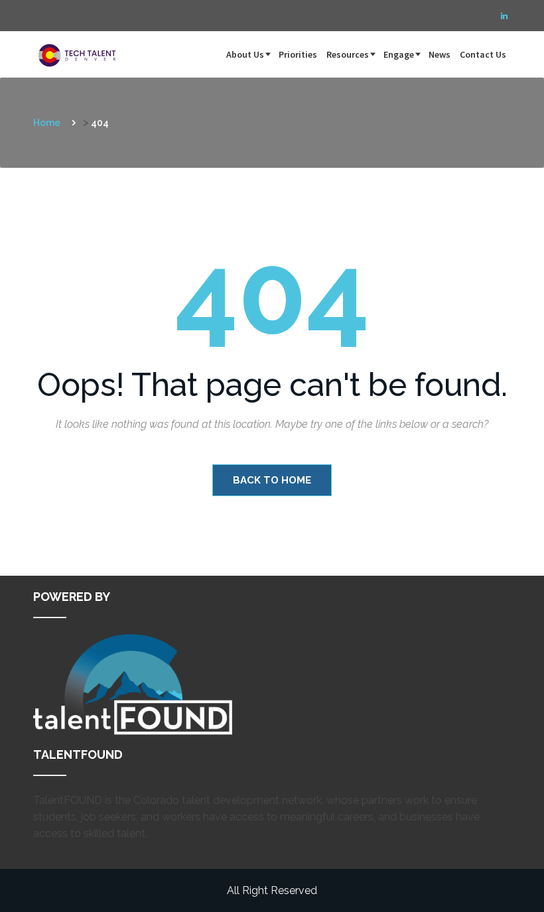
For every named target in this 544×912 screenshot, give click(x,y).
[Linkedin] (504, 16)
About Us (245, 54)
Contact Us (483, 54)
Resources (347, 54)
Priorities (298, 54)
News (439, 54)
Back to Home (272, 480)
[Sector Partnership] (79, 47)
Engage (398, 54)
